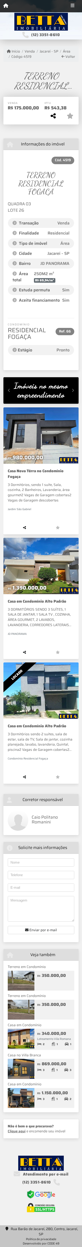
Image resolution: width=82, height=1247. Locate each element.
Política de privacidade (41, 1239)
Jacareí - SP (49, 51)
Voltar (69, 56)
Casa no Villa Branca (24, 1055)
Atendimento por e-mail (45, 1174)
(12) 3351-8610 (45, 35)
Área (66, 51)
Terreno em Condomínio (27, 967)
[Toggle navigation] (73, 6)
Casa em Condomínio (24, 1025)
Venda (30, 51)
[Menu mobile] (5, 6)
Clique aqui (17, 1131)
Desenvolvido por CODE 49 (41, 1243)
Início (15, 51)
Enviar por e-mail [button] (42, 930)
